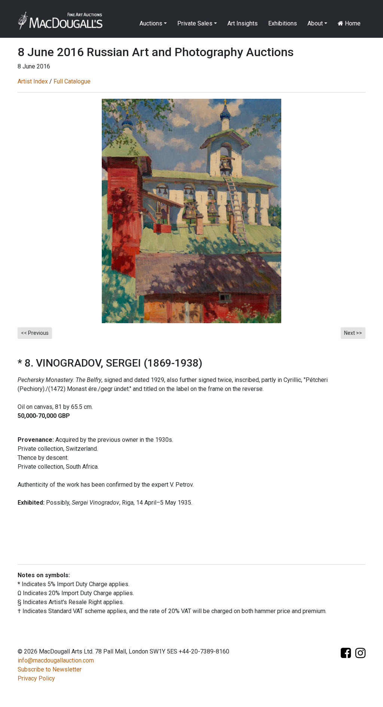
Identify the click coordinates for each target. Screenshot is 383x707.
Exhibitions (282, 23)
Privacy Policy (36, 678)
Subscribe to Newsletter (50, 669)
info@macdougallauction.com (56, 660)
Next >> (353, 333)
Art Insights (242, 23)
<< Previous (35, 333)
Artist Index (33, 81)
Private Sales (194, 23)
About (315, 23)
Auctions (151, 23)
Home (352, 23)
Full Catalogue (72, 81)
